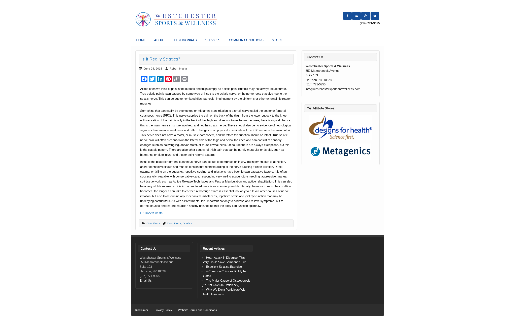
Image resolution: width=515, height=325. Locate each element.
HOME (140, 40)
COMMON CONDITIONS (246, 40)
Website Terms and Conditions (197, 310)
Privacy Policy (163, 310)
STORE (277, 40)
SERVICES (212, 40)
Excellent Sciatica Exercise (224, 266)
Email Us (146, 280)
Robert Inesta (178, 68)
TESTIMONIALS (185, 40)
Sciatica (187, 223)
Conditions (153, 223)
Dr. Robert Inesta (151, 213)
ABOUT (159, 40)
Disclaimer (141, 310)
